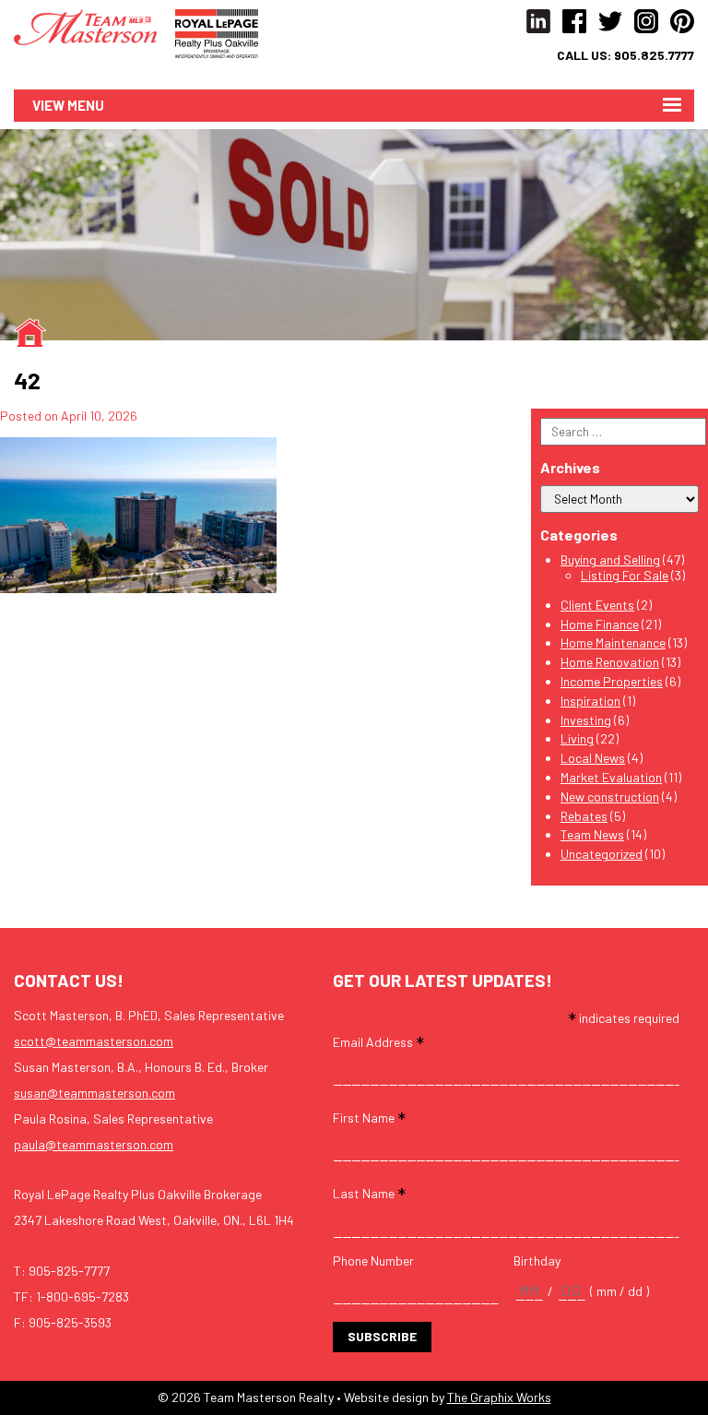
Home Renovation (609, 662)
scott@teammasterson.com (93, 1041)
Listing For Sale (624, 575)
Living (577, 738)
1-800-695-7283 (82, 1296)
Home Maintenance (613, 642)
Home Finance (599, 624)
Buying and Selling (610, 559)
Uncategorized (601, 854)
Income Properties (611, 681)
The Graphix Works (499, 1397)
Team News (592, 834)
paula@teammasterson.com (93, 1144)
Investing (585, 720)
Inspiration (590, 700)
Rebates (584, 816)
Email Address (378, 1041)
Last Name (369, 1192)
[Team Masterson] (94, 25)
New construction (609, 796)
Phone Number (373, 1261)
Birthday (536, 1261)
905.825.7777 (654, 55)
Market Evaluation (611, 777)
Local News (592, 758)
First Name (369, 1116)
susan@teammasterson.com (94, 1092)
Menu (85, 105)
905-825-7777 (69, 1270)
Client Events (597, 604)
